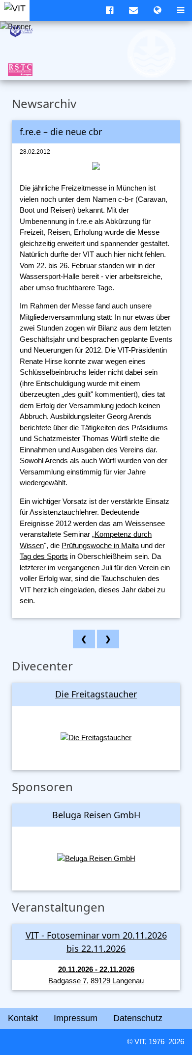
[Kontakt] (133, 10)
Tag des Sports (44, 556)
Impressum (75, 1018)
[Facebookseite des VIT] (109, 10)
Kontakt (23, 1018)
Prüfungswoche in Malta (100, 545)
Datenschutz (137, 1018)
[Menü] (180, 10)
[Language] (157, 10)
